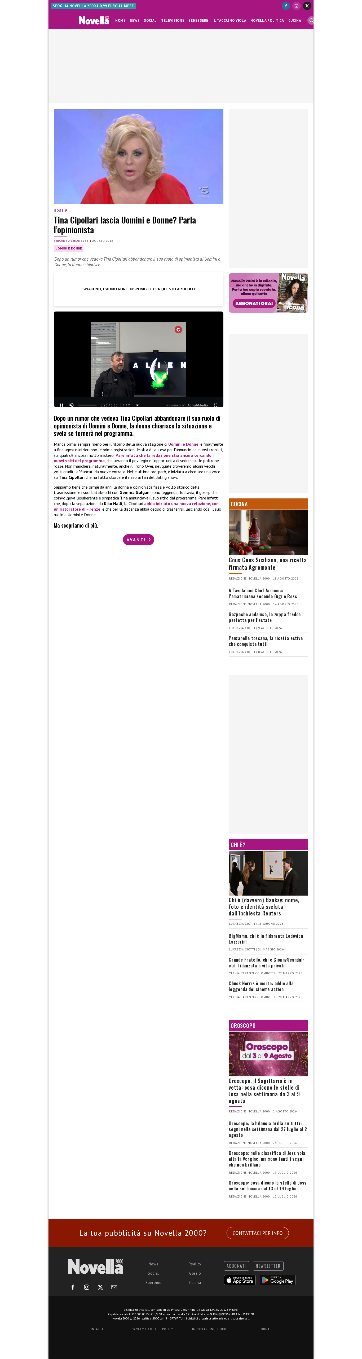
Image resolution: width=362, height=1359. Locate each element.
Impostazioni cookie (209, 1329)
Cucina (294, 20)
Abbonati (236, 1266)
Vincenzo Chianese (70, 241)
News (135, 20)
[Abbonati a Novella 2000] (268, 293)
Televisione (172, 20)
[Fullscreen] (215, 405)
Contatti (95, 1329)
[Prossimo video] (137, 405)
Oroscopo (243, 1025)
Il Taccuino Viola (229, 20)
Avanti (137, 539)
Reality (195, 1263)
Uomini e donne (68, 248)
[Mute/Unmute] (71, 405)
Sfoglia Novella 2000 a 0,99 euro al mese (93, 6)
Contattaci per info (258, 1233)
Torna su (267, 1329)
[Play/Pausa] (61, 405)
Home (120, 20)
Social (150, 20)
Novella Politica (267, 20)
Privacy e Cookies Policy (152, 1329)
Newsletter (268, 1266)
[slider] (87, 405)
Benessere (198, 20)
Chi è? (238, 845)
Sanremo (153, 1282)
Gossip (61, 210)
